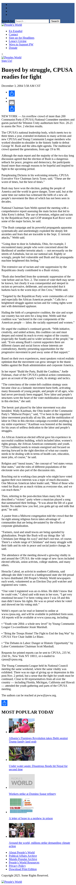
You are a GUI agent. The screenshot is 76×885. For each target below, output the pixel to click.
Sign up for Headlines (21, 37)
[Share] (42, 93)
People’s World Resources (24, 862)
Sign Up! (6, 60)
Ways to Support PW (21, 44)
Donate (13, 47)
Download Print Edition (23, 869)
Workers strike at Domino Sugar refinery (32, 793)
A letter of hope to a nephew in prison (31, 818)
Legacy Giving (17, 41)
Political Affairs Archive (23, 855)
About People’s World (22, 852)
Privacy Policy (17, 865)
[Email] (42, 103)
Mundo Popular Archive (23, 859)
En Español (15, 31)
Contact (13, 34)
